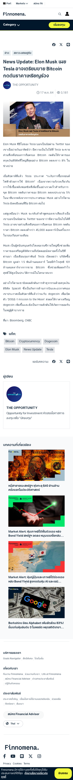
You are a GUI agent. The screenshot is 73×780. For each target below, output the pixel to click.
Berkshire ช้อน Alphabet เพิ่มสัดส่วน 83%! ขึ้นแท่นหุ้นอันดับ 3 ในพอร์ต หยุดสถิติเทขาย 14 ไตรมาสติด (36, 626)
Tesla (49, 349)
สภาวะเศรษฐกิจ (22, 53)
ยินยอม (63, 773)
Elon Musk (12, 349)
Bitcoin (9, 341)
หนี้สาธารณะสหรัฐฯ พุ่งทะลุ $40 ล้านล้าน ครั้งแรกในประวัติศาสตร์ (33, 488)
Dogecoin (51, 341)
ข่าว (7, 53)
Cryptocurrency (29, 341)
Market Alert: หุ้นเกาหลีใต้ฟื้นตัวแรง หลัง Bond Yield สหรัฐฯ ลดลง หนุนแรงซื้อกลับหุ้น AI (36, 534)
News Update (33, 349)
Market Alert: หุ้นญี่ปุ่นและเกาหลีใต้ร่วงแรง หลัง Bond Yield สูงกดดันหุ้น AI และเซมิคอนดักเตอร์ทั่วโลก (36, 580)
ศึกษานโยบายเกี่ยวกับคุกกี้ (24, 775)
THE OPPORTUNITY (21, 408)
